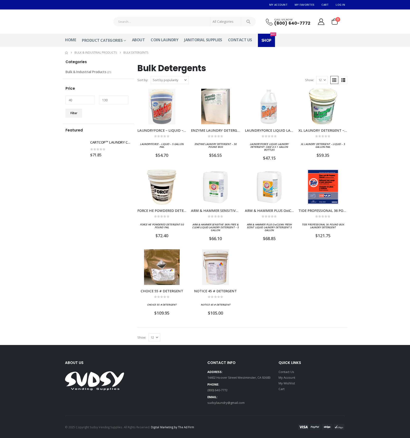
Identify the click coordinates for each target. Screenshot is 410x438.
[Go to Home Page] (66, 53)
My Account (278, 4)
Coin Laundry (164, 39)
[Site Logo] (83, 21)
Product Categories (102, 40)
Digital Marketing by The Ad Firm (172, 427)
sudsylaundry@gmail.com (226, 403)
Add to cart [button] (178, 96)
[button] (334, 80)
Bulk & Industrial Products (85, 72)
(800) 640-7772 (217, 390)
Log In (340, 4)
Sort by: (142, 80)
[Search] (248, 21)
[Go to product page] (161, 106)
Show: (309, 80)
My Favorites (304, 4)
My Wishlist (287, 383)
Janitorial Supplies (203, 39)
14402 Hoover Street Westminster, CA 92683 (238, 377)
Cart (325, 4)
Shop (268, 38)
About (138, 39)
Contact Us (240, 39)
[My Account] (321, 22)
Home (70, 39)
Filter (73, 113)
